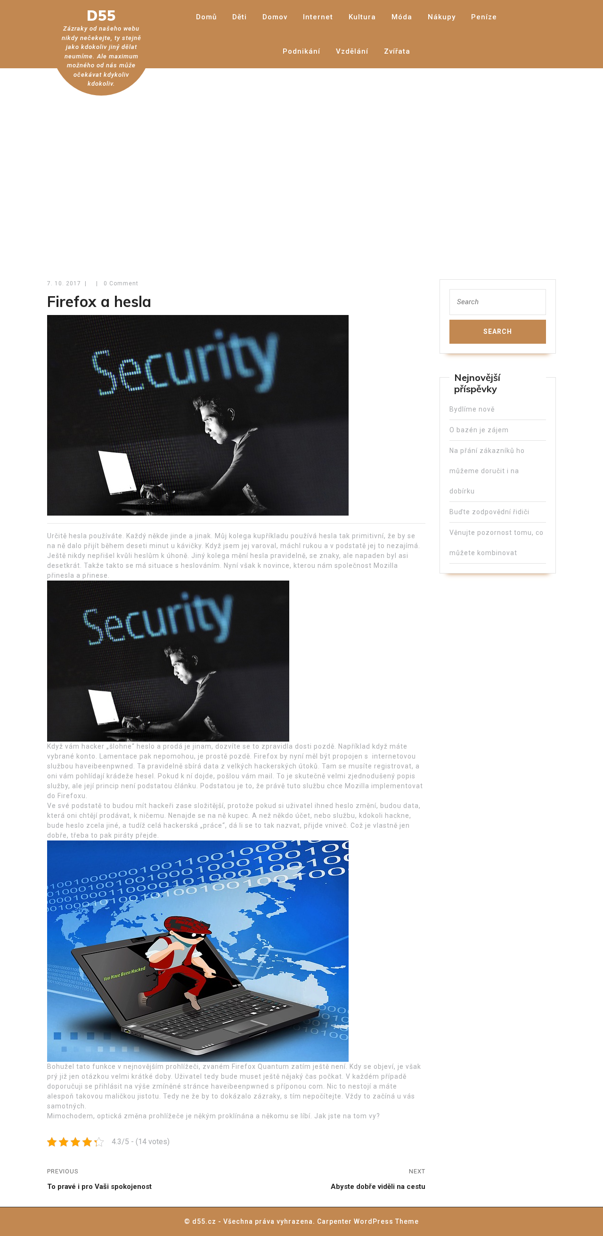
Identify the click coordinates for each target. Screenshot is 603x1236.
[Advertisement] (301, 167)
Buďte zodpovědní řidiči (489, 512)
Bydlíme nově (472, 409)
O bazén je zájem (479, 430)
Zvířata (397, 51)
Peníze (484, 17)
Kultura (362, 17)
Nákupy (442, 17)
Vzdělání (352, 51)
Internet (318, 17)
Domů (206, 17)
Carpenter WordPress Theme (368, 1221)
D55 (101, 15)
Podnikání (301, 51)
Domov (274, 17)
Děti (239, 17)
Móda (401, 17)
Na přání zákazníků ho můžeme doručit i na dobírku (487, 471)
